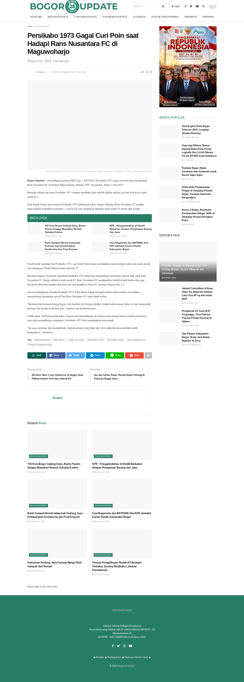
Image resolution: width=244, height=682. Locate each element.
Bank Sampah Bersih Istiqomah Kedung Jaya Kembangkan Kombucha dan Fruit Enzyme (62, 246)
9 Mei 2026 (188, 179)
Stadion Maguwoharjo (40, 345)
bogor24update (42, 340)
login (36, 587)
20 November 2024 (192, 345)
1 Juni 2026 (188, 160)
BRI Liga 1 (59, 340)
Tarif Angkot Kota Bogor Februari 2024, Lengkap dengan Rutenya (196, 129)
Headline (36, 17)
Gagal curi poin (76, 340)
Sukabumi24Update (115, 17)
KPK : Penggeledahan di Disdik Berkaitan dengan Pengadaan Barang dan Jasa (131, 228)
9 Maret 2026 (169, 278)
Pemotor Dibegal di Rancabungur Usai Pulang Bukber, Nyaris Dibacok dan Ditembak (184, 269)
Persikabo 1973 (96, 340)
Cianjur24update (85, 17)
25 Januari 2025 (190, 303)
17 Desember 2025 (191, 202)
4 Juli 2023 (55, 72)
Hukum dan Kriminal (165, 17)
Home (30, 26)
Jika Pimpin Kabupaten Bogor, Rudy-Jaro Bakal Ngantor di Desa (195, 337)
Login (177, 6)
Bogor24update (58, 17)
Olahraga (139, 17)
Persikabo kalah (116, 340)
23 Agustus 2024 (191, 326)
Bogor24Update (126, 666)
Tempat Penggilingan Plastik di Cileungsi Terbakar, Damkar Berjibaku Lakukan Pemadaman (116, 566)
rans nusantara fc (136, 340)
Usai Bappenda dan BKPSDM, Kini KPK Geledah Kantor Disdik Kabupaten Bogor (129, 246)
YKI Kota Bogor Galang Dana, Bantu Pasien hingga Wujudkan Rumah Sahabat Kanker (65, 228)
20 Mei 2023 (188, 224)
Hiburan (208, 17)
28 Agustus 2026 (54, 236)
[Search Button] (163, 6)
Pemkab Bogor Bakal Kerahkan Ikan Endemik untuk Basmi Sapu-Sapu (199, 171)
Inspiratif (190, 17)
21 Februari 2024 (191, 137)
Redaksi (41, 72)
